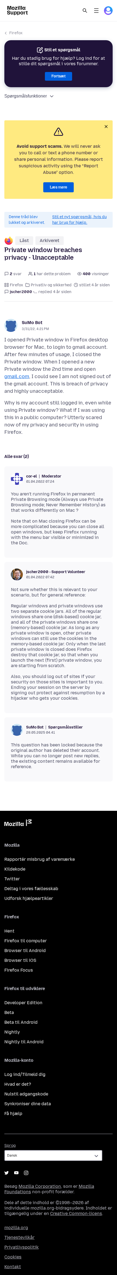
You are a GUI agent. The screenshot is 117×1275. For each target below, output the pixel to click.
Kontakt (12, 1266)
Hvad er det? (17, 1084)
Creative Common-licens (76, 1213)
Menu (96, 10)
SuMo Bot (32, 322)
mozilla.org (16, 1227)
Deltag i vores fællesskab (31, 888)
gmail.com (16, 376)
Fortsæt (58, 76)
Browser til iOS (20, 960)
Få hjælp (13, 1113)
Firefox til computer (25, 940)
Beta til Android (21, 1022)
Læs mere (58, 187)
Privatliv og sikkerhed (51, 285)
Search (85, 10)
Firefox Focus (18, 970)
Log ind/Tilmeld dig (24, 1074)
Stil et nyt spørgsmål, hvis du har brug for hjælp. (79, 220)
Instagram (26, 1173)
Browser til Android (25, 950)
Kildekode (14, 869)
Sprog (10, 1145)
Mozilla (18, 823)
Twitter (12, 878)
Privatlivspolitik (21, 1247)
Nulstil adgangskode (26, 1094)
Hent (9, 931)
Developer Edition (23, 1002)
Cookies (12, 1257)
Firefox (16, 33)
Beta (9, 1012)
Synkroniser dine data (27, 1103)
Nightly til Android (24, 1041)
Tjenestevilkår (19, 1237)
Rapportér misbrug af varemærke (39, 859)
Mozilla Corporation (40, 1186)
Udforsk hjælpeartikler (28, 898)
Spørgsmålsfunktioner (25, 96)
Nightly (12, 1032)
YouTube (16, 1173)
